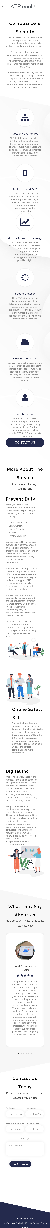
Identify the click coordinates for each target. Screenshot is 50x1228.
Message (25, 1138)
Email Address (32, 1123)
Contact (19, 1223)
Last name (30, 1108)
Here (14, 749)
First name (11, 1108)
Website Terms (32, 1223)
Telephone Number (15, 1123)
